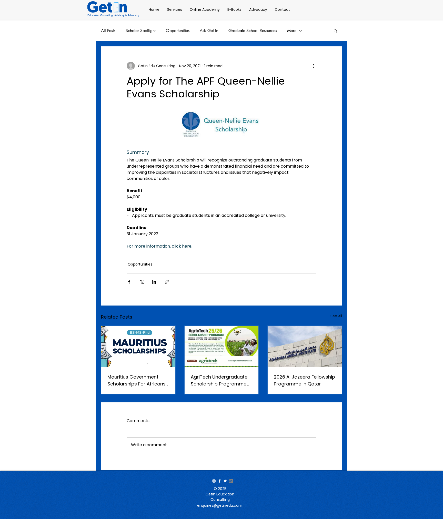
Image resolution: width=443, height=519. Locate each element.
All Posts (108, 30)
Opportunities (177, 30)
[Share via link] (166, 281)
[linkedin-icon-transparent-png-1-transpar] (231, 481)
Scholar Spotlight (141, 30)
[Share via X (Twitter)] (141, 281)
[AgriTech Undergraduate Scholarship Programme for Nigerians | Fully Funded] (222, 346)
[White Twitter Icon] (225, 481)
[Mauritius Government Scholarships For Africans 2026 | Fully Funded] (138, 346)
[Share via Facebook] (129, 281)
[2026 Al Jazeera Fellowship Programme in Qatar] (305, 346)
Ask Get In (209, 30)
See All (336, 316)
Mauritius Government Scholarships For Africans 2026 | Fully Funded (136, 380)
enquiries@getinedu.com (219, 505)
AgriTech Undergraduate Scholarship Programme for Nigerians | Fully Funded (221, 380)
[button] (335, 31)
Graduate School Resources (252, 30)
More (291, 30)
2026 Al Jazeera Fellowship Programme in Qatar (304, 380)
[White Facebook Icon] (219, 481)
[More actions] (313, 66)
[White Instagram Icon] (214, 481)
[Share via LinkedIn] (154, 281)
